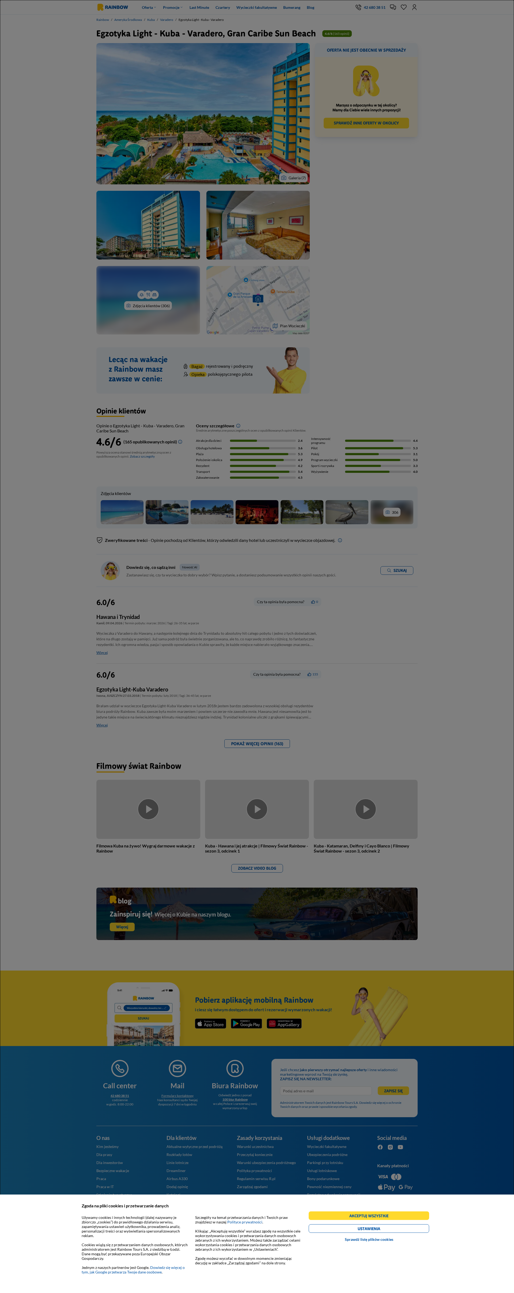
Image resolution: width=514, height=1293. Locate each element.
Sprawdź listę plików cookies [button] (369, 1239)
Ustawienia (378, 1229)
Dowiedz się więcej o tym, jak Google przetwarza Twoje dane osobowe (133, 1269)
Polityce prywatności (244, 1222)
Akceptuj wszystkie (371, 1216)
